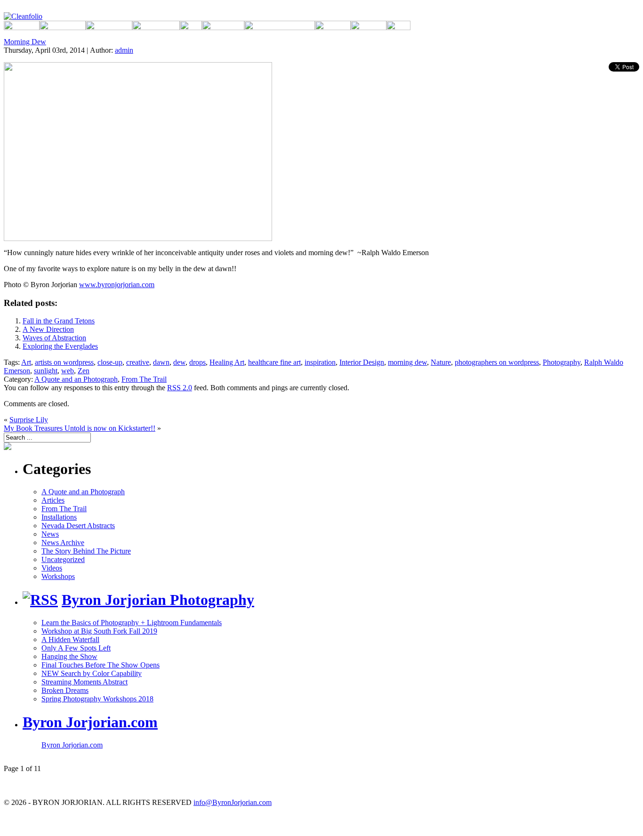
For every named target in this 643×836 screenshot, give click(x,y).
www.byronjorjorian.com (116, 285)
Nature (441, 362)
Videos (51, 568)
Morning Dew (25, 42)
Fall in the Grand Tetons (59, 321)
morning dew (407, 362)
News (50, 534)
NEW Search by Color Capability (91, 673)
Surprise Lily (28, 420)
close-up (109, 362)
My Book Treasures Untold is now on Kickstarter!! (79, 428)
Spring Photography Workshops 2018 (97, 699)
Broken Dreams (64, 690)
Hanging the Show (69, 656)
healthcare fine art (274, 362)
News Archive (62, 543)
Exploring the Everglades (60, 346)
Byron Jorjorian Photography (158, 599)
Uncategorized (63, 559)
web (67, 371)
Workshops (58, 576)
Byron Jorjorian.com (90, 722)
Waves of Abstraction (54, 338)
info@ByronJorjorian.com (232, 802)
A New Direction (48, 329)
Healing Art (226, 362)
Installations (59, 517)
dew (179, 362)
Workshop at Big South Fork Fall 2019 (99, 631)
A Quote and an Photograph (76, 379)
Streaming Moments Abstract (84, 682)
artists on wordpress (64, 362)
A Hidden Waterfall (70, 639)
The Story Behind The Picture (86, 551)
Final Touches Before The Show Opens (100, 665)
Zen (83, 371)
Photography (561, 362)
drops (197, 362)
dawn (161, 362)
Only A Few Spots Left (76, 648)
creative (137, 362)
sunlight (45, 371)
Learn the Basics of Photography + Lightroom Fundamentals (131, 623)
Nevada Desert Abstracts (78, 526)
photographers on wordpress (497, 362)
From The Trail (144, 379)
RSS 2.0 (179, 388)
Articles (52, 500)
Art (26, 362)
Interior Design (361, 362)
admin (124, 50)
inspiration (320, 362)
